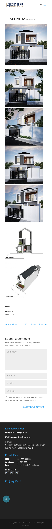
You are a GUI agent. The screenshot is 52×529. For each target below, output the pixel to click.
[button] (6, 499)
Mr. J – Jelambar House (36, 324)
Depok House (12, 324)
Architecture (31, 19)
